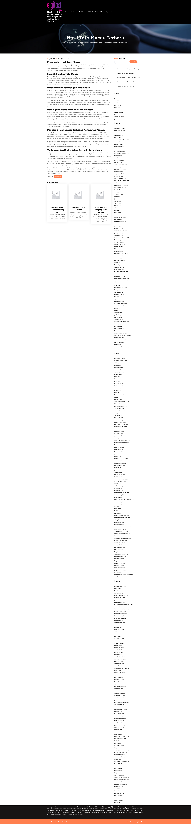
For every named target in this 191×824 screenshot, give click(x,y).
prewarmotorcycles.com (120, 169)
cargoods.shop (118, 399)
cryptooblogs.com (119, 643)
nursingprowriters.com (120, 524)
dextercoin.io (117, 344)
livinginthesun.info (119, 395)
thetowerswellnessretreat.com (122, 750)
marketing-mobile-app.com (121, 479)
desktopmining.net (119, 326)
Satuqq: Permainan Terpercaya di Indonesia (128, 81)
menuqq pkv (50, 807)
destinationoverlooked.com (121, 554)
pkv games (117, 100)
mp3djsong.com (118, 137)
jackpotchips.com (119, 697)
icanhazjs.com (118, 310)
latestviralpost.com (119, 447)
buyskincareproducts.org (120, 333)
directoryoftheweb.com (120, 370)
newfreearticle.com (119, 449)
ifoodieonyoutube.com (120, 611)
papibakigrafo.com (119, 308)
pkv (115, 98)
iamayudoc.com (118, 670)
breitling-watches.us (119, 151)
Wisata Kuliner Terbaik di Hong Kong (57, 209)
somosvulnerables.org (120, 718)
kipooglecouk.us (118, 296)
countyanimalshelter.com (121, 545)
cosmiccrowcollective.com (121, 406)
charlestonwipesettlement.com (122, 538)
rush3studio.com (118, 374)
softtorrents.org (118, 716)
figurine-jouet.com (119, 775)
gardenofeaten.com (119, 454)
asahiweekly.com (118, 677)
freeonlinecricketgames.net (121, 237)
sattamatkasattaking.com (121, 757)
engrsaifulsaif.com (119, 663)
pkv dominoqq (118, 105)
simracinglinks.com (119, 171)
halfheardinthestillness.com (121, 278)
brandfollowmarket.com (120, 540)
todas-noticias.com (119, 385)
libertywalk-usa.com (119, 130)
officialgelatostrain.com (120, 752)
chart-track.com (118, 228)
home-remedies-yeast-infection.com (124, 604)
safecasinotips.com (119, 695)
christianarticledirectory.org (121, 346)
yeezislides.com (118, 600)
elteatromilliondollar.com (121, 424)
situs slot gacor (124, 807)
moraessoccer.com (119, 224)
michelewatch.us (118, 146)
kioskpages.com (118, 743)
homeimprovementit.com (121, 591)
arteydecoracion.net (119, 260)
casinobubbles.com (119, 625)
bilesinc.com (117, 205)
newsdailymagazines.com (121, 595)
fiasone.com (117, 483)
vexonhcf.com (118, 162)
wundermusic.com (119, 654)
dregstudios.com (118, 219)
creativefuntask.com (119, 661)
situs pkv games (118, 112)
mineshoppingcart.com (120, 613)
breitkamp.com (118, 711)
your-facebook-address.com (121, 777)
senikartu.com (118, 388)
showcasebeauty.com (120, 178)
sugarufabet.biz (118, 768)
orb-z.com (117, 438)
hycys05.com (117, 456)
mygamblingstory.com (120, 358)
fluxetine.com (118, 285)
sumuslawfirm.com (119, 522)
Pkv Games (74, 11)
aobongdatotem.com (119, 602)
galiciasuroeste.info (119, 214)
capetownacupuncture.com (121, 401)
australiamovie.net (119, 133)
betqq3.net (117, 290)
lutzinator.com (118, 729)
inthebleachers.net (119, 328)
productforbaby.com (119, 436)
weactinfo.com (118, 472)
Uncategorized (108, 42)
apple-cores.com (118, 319)
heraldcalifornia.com (119, 684)
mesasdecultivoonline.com (121, 442)
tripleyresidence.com (120, 713)
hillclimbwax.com (119, 558)
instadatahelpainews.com (121, 784)
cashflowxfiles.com (119, 465)
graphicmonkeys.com (120, 686)
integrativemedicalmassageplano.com (124, 499)
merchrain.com (118, 788)
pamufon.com (118, 722)
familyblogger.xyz (119, 704)
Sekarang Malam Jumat (79, 208)
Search (122, 58)
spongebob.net (118, 415)
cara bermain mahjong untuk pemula (101, 209)
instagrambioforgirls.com (121, 463)
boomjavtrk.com (118, 800)
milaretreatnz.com (119, 208)
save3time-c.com (119, 160)
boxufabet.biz (118, 770)
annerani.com (118, 196)
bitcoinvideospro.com (120, 404)
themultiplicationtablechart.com (123, 340)
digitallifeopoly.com (119, 622)
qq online (116, 103)
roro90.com (117, 376)
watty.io (116, 392)
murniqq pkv (126, 812)
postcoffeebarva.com (120, 422)
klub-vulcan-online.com (120, 709)
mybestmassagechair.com (121, 280)
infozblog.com (118, 249)
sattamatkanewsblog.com (121, 531)
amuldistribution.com (120, 650)
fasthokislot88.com (119, 693)
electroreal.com (118, 606)
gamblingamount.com (120, 556)
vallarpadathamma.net (120, 429)
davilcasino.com (118, 636)
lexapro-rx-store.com (120, 331)
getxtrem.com (118, 470)
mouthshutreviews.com (120, 618)
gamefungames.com (119, 656)
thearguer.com (118, 476)
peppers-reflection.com (120, 570)
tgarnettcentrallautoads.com (122, 153)
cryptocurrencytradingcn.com (122, 533)
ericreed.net (117, 283)
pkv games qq (70, 814)
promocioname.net (119, 233)
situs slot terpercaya (134, 807)
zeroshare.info (118, 203)
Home (66, 11)
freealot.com (117, 675)
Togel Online (109, 11)
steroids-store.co (118, 258)
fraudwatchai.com (119, 638)
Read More (56, 194)
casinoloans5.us (118, 292)
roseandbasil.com (119, 269)
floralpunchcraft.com (120, 481)
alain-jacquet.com (119, 408)
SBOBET (90, 11)
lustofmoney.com (119, 565)
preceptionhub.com (119, 597)
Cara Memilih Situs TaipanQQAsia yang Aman (128, 77)
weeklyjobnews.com (119, 542)
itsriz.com (117, 397)
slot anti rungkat (76, 808)
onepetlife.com (118, 759)
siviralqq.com (117, 513)
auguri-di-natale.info (119, 144)
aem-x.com (117, 641)
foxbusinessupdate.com (120, 495)
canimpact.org (118, 312)
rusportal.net (117, 390)
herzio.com (117, 379)
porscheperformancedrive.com (122, 725)
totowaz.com (117, 536)
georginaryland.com (119, 267)
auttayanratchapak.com (120, 420)
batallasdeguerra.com (120, 217)
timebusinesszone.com (120, 567)
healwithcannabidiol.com (121, 741)
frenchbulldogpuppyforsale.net (122, 335)
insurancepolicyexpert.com (121, 180)
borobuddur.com (118, 652)
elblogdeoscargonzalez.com (121, 253)
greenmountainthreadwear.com (122, 526)
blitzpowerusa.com (119, 451)
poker (70, 807)
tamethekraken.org (119, 727)
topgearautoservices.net (120, 772)
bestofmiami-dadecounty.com (122, 609)
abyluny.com (117, 798)
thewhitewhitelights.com (121, 271)
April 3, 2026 (52, 59)
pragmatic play (67, 808)
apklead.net (117, 802)
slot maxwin (116, 807)
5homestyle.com (118, 349)
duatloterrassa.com (119, 720)
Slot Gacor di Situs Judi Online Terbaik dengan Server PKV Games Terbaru (54, 16)
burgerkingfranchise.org (120, 426)
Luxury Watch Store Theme (54, 822)
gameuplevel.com (119, 645)
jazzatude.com (118, 199)
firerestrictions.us (119, 242)
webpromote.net (118, 255)
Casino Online (99, 11)
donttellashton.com (119, 372)
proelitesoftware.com (120, 700)
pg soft (110, 807)
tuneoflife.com (118, 572)
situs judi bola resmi (83, 812)
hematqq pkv (134, 812)
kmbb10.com (117, 467)
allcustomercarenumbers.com (122, 702)
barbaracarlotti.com (119, 324)
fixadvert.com (118, 155)
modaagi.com (118, 210)
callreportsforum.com (120, 793)
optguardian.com (118, 631)
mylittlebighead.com (119, 672)
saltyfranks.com (118, 194)
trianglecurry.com (119, 745)
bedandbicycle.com (119, 682)
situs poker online (119, 116)
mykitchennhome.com (120, 299)
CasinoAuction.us (119, 294)
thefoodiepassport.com (120, 303)
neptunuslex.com (119, 142)
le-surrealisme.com (119, 176)
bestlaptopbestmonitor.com (121, 265)
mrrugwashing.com (119, 501)
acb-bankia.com (118, 504)
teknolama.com (118, 433)
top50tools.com (118, 189)
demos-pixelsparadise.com (121, 164)
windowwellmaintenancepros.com (123, 574)
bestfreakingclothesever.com (122, 517)
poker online (64, 807)
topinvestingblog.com (120, 187)
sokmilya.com (118, 795)
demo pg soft (73, 812)
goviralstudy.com (118, 315)
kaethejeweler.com (119, 754)
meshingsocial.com (119, 474)
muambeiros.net (118, 246)
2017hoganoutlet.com (120, 363)
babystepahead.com (119, 552)
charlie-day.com (118, 490)
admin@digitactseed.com (64, 59)
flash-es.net (117, 506)
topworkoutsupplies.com (121, 616)
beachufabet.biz (118, 763)
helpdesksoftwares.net (120, 586)
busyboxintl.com (118, 417)
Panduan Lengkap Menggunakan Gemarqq (128, 69)
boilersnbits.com (118, 445)
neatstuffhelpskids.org (120, 221)
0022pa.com (117, 201)
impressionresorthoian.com (121, 515)
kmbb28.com (117, 791)
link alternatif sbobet (117, 812)
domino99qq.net (118, 367)
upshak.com (117, 508)
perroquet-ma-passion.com (121, 779)
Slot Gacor (82, 11)
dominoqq (101, 810)
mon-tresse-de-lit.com (120, 766)
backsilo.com (117, 511)
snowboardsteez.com (120, 460)
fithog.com (117, 262)
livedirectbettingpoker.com (121, 492)
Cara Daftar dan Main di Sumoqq (125, 86)
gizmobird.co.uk (118, 135)
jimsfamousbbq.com (119, 128)
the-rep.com (117, 192)
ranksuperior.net (118, 549)
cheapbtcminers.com (120, 666)
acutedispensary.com (120, 529)
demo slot (117, 107)
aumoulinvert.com (119, 301)
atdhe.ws (116, 274)
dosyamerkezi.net (119, 174)
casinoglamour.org (119, 342)
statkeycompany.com (120, 183)
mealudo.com (118, 488)
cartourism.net (118, 317)
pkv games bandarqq (123, 808)
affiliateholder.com (119, 577)
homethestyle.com (119, 647)
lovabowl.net (117, 588)
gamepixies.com (118, 688)
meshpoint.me (118, 413)
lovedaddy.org (118, 497)
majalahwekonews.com (120, 360)
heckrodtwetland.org (119, 276)
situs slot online (79, 814)
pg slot (105, 807)
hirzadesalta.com (118, 620)
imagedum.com (118, 748)
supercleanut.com (119, 679)
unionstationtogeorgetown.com (122, 668)
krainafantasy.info (119, 383)
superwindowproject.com (121, 306)
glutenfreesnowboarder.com (121, 736)
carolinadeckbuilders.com (121, 185)
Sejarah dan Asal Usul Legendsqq (125, 73)
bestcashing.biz (118, 240)
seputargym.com (118, 627)
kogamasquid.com (119, 337)
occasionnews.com (119, 563)
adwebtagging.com (119, 547)
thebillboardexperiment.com (121, 761)
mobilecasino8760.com (120, 287)
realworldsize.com (119, 431)
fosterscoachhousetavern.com (122, 440)
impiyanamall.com (119, 629)
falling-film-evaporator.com (121, 520)
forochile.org (117, 226)
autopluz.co (117, 158)
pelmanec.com (118, 365)
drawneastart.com (119, 691)
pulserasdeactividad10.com (121, 321)
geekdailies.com (118, 786)
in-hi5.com (117, 381)
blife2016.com (118, 734)
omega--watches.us (119, 149)
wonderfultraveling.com (120, 230)
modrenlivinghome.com (120, 782)
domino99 (75, 807)
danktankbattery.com (120, 486)
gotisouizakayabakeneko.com (122, 410)
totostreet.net (118, 634)
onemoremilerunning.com (121, 458)
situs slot (116, 110)
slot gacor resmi (94, 808)
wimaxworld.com (118, 235)
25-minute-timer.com (120, 659)
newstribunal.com (119, 593)
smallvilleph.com (118, 212)
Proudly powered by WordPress (136, 822)
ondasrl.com (117, 732)
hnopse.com (117, 561)
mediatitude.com (118, 167)
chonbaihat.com (118, 251)
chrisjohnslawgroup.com (120, 707)
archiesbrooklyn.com (119, 244)
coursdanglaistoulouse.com (121, 139)
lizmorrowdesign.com (120, 738)
